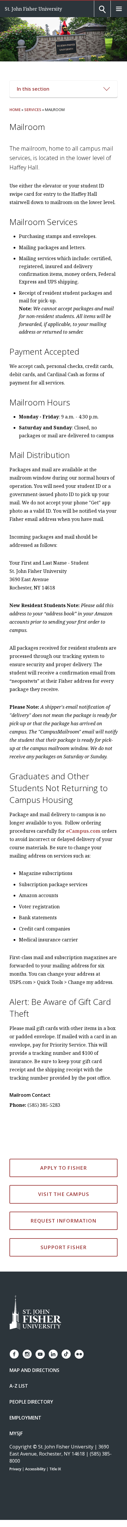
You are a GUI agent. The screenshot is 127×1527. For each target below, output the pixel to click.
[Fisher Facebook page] (14, 1354)
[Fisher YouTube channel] (40, 1354)
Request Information (63, 1220)
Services (32, 109)
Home (15, 109)
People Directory (31, 1402)
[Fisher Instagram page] (27, 1354)
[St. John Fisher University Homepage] (35, 1312)
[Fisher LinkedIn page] (53, 1354)
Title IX (55, 1468)
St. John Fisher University (33, 9)
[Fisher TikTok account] (66, 1354)
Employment (25, 1417)
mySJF (16, 1433)
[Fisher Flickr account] (79, 1354)
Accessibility (35, 1468)
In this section (33, 89)
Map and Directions (34, 1370)
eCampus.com (83, 831)
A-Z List (18, 1386)
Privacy (15, 1468)
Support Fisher (63, 1247)
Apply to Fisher (63, 1167)
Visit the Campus (63, 1194)
